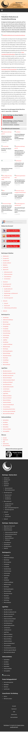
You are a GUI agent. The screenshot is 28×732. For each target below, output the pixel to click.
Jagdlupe (5, 340)
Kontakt (5, 438)
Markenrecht (7, 295)
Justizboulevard (6, 391)
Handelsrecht (7, 291)
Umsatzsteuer (7, 278)
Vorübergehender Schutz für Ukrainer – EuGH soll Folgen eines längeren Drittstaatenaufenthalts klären (6, 208)
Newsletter (6, 684)
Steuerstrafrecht (8, 488)
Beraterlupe (5, 322)
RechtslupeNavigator (8, 351)
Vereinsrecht (7, 305)
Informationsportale (8, 682)
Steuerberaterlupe (7, 355)
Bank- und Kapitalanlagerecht (11, 507)
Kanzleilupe (5, 342)
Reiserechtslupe (6, 353)
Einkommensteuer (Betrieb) (11, 532)
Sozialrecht (5, 267)
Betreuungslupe (6, 324)
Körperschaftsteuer (9, 538)
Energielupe (5, 326)
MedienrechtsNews (7, 395)
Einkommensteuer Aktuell (9, 380)
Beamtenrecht (8, 495)
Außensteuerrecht (8, 272)
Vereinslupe (5, 362)
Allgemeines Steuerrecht (9, 526)
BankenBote (6, 420)
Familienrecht (6, 260)
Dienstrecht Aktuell (7, 377)
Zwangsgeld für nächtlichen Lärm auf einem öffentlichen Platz (6, 183)
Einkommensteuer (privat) (11, 534)
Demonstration (6, 122)
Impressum (5, 439)
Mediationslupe (6, 346)
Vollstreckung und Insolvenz (10, 308)
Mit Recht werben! (8, 698)
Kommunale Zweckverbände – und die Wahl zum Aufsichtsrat (19, 196)
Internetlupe (6, 337)
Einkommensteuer (8, 274)
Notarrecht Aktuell (7, 398)
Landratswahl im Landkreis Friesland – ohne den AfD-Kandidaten (19, 165)
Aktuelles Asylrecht (7, 371)
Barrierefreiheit (6, 445)
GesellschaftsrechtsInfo (8, 386)
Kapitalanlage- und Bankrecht (11, 293)
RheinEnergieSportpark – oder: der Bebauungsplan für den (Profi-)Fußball (20, 181)
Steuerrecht (5, 269)
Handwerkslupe (6, 331)
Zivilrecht (5, 301)
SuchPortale (6, 689)
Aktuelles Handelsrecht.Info (9, 373)
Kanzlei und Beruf (7, 263)
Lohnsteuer (7, 540)
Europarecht (6, 258)
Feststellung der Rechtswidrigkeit (8, 69)
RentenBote (5, 427)
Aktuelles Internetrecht (8, 375)
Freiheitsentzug (13, 122)
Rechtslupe (19, 3)
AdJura (5, 696)
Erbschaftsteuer (7, 276)
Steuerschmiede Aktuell (8, 404)
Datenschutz (6, 443)
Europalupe (5, 328)
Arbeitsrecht (6, 256)
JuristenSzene (6, 389)
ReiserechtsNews (7, 400)
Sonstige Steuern (8, 546)
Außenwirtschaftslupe (8, 319)
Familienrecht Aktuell (8, 382)
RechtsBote (5, 424)
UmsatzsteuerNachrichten (9, 409)
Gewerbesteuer (8, 536)
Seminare (6, 686)
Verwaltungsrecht (8, 117)
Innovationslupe (6, 333)
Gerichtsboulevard (7, 384)
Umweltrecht (8, 499)
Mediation (5, 265)
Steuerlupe (5, 357)
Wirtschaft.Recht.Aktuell (8, 413)
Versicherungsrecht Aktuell (9, 411)
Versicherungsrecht (8, 298)
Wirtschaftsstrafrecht (10, 490)
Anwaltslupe (6, 317)
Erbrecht (6, 303)
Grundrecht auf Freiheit (8, 124)
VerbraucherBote (7, 429)
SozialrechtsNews (7, 402)
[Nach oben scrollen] (26, 730)
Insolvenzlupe (6, 335)
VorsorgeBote (6, 431)
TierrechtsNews (6, 407)
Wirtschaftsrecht (6, 286)
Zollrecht (5, 311)
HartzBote (5, 422)
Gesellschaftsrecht (8, 289)
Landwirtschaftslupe (7, 344)
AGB (4, 441)
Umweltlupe (5, 360)
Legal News (5, 393)
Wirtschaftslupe (6, 364)
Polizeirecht (16, 124)
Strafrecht (5, 282)
